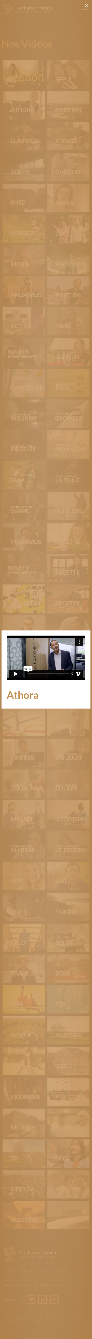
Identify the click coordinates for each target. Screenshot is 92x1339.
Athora (23, 695)
